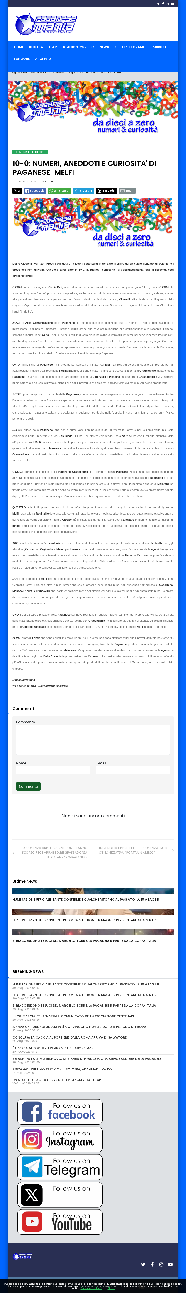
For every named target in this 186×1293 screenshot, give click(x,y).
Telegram (85, 191)
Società (36, 47)
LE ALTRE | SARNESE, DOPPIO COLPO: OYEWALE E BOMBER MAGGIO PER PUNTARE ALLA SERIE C (84, 920)
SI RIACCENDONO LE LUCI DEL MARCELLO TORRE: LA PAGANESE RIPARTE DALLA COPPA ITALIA (84, 940)
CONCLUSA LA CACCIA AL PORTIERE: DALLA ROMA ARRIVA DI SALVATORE (69, 1037)
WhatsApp (61, 191)
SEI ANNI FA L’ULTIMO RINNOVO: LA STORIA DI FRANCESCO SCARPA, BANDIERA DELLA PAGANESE (86, 1058)
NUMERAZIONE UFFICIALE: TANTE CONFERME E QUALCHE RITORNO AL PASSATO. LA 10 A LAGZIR (85, 899)
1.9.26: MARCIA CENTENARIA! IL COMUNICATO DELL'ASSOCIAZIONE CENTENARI (73, 1016)
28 (19, 895)
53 (19, 916)
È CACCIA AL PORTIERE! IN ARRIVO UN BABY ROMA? (52, 1048)
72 (19, 936)
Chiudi (111, 1288)
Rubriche (159, 47)
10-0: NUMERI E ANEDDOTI (30, 152)
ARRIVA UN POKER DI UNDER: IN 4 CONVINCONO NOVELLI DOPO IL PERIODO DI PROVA (79, 1027)
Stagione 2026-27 (78, 47)
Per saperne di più (91, 1288)
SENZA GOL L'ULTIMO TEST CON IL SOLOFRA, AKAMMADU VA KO (62, 1069)
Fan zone (22, 58)
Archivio (43, 58)
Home (19, 47)
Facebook (37, 191)
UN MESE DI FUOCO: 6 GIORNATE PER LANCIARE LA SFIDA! (56, 1080)
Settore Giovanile (130, 47)
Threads (109, 191)
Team (53, 47)
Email (129, 191)
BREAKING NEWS (28, 971)
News (104, 47)
